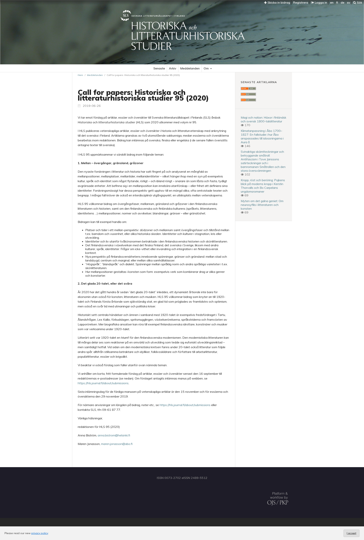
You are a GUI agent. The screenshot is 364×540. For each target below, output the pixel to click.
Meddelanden (190, 68)
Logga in (320, 2)
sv (348, 2)
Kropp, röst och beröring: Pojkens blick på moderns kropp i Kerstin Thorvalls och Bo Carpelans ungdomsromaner (263, 185)
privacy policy (39, 533)
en (331, 2)
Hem (80, 75)
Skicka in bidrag (278, 2)
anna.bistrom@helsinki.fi (114, 435)
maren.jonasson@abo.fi (117, 444)
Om (206, 68)
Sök (359, 2)
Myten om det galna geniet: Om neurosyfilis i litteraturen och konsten (262, 204)
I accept (351, 533)
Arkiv (172, 68)
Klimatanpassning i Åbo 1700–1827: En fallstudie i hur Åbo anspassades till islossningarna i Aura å (262, 136)
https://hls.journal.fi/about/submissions (103, 383)
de (342, 2)
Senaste (159, 68)
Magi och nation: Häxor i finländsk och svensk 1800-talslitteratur (263, 119)
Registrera (300, 2)
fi (337, 2)
